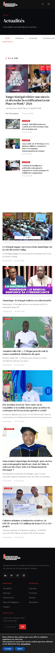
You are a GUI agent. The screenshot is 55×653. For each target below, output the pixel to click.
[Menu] (48, 4)
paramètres (25, 644)
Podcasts (33, 593)
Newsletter (33, 602)
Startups (6, 593)
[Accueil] (10, 4)
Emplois (32, 597)
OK (22, 627)
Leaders (6, 607)
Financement (8, 597)
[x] (17, 575)
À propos (33, 588)
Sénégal (19, 38)
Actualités (7, 588)
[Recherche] (43, 4)
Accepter (8, 649)
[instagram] (23, 575)
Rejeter (19, 649)
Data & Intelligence (11, 602)
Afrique (33, 38)
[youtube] (11, 575)
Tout (7, 38)
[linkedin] (5, 575)
